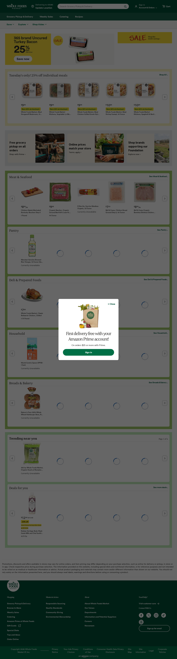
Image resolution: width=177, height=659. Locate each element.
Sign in (88, 352)
